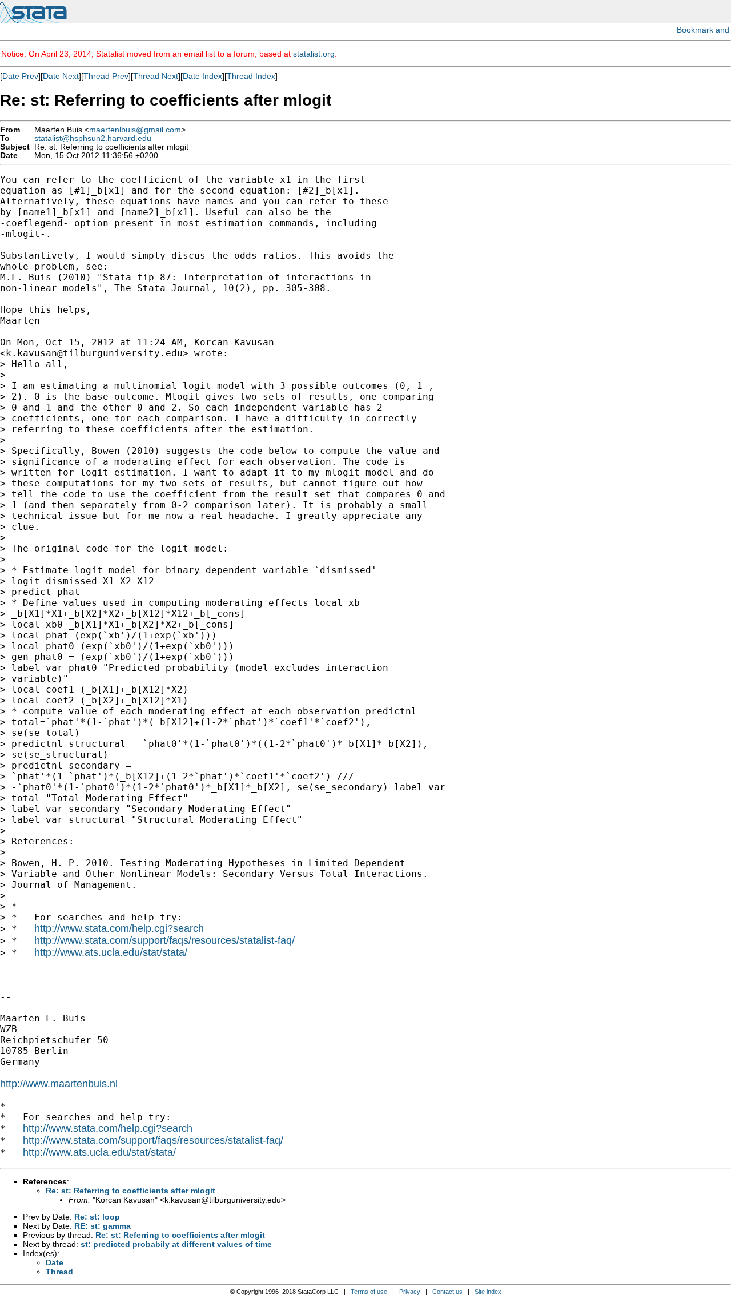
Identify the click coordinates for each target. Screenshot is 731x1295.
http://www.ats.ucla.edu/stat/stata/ (110, 952)
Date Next (61, 76)
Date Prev (20, 76)
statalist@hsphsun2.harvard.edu (92, 138)
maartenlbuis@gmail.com (135, 130)
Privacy (409, 1291)
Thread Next (155, 76)
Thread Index (251, 76)
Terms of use (369, 1291)
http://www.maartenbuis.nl (59, 1083)
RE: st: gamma (102, 1225)
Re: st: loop (97, 1216)
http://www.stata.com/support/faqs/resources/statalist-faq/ (164, 940)
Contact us (447, 1291)
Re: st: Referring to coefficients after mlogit (130, 1190)
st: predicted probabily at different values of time (176, 1244)
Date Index (202, 76)
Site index (488, 1291)
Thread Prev (105, 76)
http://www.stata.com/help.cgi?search (119, 928)
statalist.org (314, 53)
